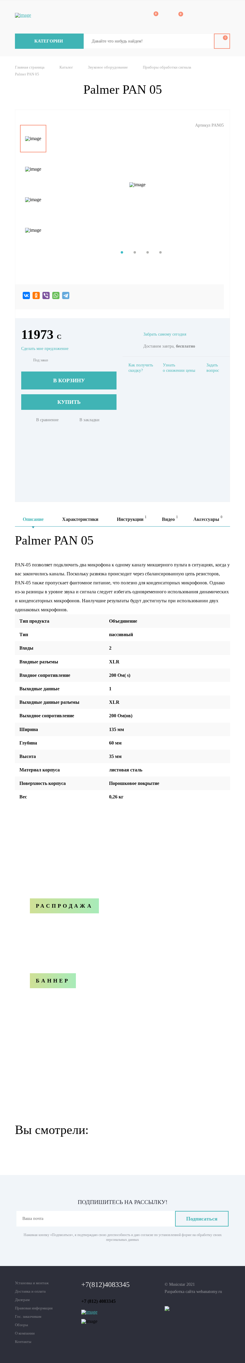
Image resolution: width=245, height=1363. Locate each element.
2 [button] (135, 252)
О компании (25, 1333)
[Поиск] (205, 41)
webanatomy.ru (209, 1291)
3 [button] (147, 252)
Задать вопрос (212, 368)
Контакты (23, 1341)
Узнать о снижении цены (179, 368)
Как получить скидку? (140, 368)
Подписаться (202, 1219)
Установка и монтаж (32, 1283)
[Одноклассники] (36, 295)
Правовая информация (34, 1308)
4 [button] (160, 252)
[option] (33, 139)
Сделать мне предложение (44, 348)
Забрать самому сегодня (164, 334)
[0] (151, 17)
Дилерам (22, 1299)
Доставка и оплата (30, 1291)
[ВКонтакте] (26, 295)
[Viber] (46, 295)
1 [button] (122, 252)
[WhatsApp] (55, 295)
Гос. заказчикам (28, 1316)
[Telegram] (65, 295)
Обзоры (21, 1325)
